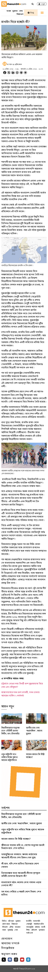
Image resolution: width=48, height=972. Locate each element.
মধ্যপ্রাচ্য (17, 927)
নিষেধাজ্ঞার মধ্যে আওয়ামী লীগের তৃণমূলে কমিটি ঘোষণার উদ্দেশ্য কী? (20, 874)
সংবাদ (9, 11)
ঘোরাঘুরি (29, 924)
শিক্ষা (28, 930)
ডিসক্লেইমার (7, 948)
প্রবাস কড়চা (6, 924)
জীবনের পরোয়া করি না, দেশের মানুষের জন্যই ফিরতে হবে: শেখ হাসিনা (22, 846)
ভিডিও (4, 921)
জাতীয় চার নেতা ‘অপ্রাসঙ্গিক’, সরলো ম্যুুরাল (34, 731)
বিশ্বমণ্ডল (20, 14)
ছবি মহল (11, 921)
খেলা (21, 11)
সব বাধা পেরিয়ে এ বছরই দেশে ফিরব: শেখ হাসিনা (21, 893)
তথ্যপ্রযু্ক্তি (29, 927)
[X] (9, 72)
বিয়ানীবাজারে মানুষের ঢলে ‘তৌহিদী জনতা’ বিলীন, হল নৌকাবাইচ (10, 731)
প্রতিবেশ (34, 930)
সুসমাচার (42, 930)
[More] (25, 72)
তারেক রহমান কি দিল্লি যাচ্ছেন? (35, 756)
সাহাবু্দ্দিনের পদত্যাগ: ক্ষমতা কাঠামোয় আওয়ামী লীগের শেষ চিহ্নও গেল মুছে (19, 855)
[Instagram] (16, 959)
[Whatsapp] (17, 72)
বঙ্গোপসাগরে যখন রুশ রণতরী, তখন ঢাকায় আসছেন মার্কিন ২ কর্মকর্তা (20, 694)
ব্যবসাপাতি (36, 921)
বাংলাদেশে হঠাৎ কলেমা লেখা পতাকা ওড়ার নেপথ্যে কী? (21, 883)
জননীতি (28, 921)
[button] (42, 12)
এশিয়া (11, 927)
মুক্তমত (15, 11)
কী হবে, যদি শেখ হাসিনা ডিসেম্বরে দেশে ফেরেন (20, 865)
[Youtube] (22, 959)
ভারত (4, 930)
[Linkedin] (13, 72)
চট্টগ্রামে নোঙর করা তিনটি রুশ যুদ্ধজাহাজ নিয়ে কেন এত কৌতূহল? (22, 685)
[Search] (33, 4)
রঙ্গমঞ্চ (37, 927)
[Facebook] (5, 72)
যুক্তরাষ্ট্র (10, 930)
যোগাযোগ (6, 939)
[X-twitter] (3, 959)
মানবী (43, 927)
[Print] (21, 72)
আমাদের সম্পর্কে (10, 943)
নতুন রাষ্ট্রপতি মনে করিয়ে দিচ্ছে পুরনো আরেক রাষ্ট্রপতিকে (9, 757)
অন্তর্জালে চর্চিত (39, 924)
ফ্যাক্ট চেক (29, 932)
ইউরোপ (5, 927)
